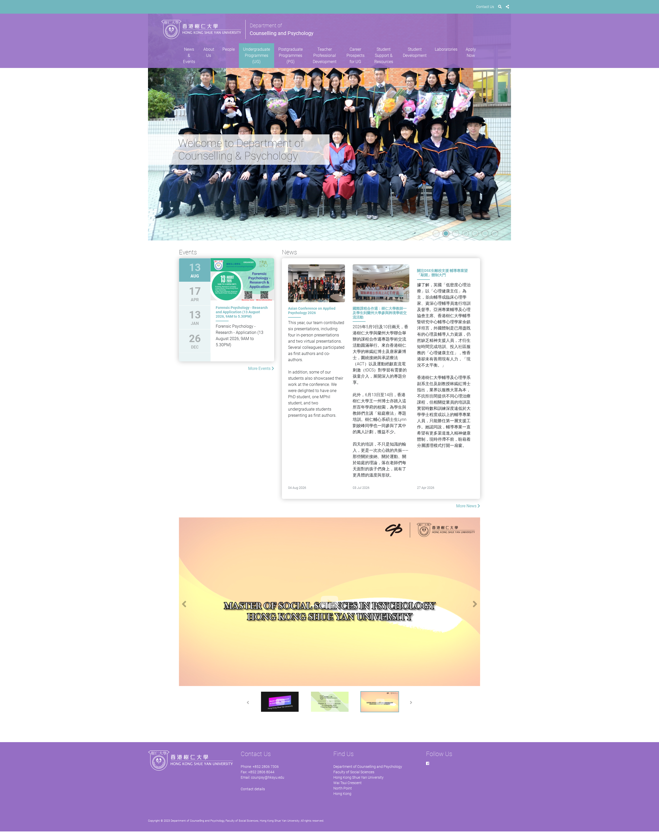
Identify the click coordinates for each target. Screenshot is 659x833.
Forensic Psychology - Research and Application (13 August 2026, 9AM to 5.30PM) (242, 312)
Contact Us (485, 7)
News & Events (189, 55)
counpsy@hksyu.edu (267, 777)
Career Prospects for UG (355, 55)
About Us (208, 52)
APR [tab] (195, 293)
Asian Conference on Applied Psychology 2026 (311, 310)
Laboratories (446, 49)
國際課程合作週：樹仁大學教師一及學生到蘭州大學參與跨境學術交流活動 (380, 312)
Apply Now (471, 52)
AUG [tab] (195, 270)
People (228, 49)
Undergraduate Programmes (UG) (256, 55)
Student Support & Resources (383, 55)
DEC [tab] (195, 341)
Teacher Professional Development (324, 55)
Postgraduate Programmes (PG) (290, 55)
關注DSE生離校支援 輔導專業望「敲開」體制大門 (442, 272)
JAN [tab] (195, 317)
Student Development (415, 52)
